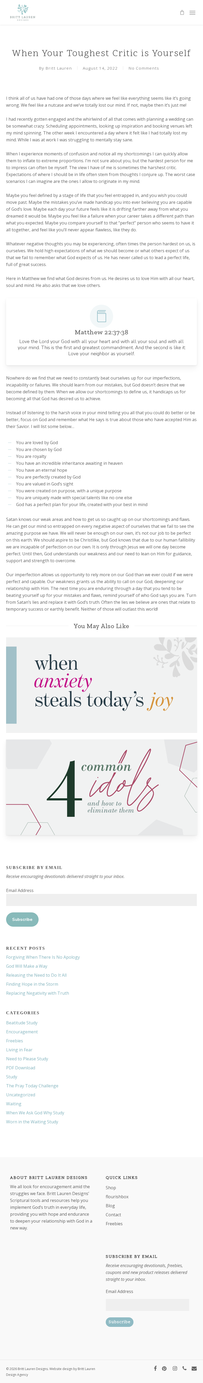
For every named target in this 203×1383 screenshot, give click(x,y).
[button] (192, 12)
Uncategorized (20, 1095)
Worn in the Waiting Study (32, 1122)
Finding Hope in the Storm (32, 984)
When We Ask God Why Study (35, 1113)
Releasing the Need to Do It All (36, 975)
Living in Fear (19, 1050)
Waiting (13, 1104)
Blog (110, 1206)
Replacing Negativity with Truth (37, 993)
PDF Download (20, 1068)
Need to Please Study (27, 1059)
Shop (111, 1188)
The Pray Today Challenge (32, 1086)
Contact (113, 1215)
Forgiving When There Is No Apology (43, 957)
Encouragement (22, 1032)
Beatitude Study (22, 1023)
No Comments (143, 68)
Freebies (14, 1041)
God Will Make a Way (26, 966)
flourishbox (117, 1197)
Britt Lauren (58, 68)
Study (11, 1077)
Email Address (20, 890)
